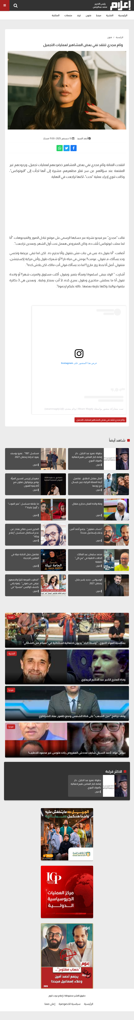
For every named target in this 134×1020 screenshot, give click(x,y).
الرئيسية (122, 15)
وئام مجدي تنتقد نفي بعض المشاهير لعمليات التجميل (100, 420)
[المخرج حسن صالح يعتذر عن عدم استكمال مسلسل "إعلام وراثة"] (53, 535)
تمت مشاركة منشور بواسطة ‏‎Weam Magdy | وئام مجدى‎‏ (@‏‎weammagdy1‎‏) (83, 408)
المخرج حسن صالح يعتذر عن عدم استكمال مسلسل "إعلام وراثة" (24, 533)
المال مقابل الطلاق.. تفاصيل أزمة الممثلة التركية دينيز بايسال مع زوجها (86, 482)
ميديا (98, 15)
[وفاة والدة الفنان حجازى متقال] (116, 509)
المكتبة (55, 15)
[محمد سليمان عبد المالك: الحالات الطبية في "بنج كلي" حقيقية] (116, 560)
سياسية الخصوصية (69, 1003)
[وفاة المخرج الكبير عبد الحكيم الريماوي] (67, 666)
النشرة (109, 15)
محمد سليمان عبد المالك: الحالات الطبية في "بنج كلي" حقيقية (88, 558)
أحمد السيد (82, 138)
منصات (68, 15)
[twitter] (67, 148)
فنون (88, 15)
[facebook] (73, 148)
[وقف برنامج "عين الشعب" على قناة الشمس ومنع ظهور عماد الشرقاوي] (67, 703)
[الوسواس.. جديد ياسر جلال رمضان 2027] (116, 585)
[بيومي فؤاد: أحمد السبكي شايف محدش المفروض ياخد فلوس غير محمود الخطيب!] (67, 740)
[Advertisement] (67, 206)
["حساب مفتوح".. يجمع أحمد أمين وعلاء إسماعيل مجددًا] (116, 535)
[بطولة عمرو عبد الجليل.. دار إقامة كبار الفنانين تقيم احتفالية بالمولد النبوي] (116, 459)
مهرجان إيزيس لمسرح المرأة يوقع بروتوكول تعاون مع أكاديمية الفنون (25, 482)
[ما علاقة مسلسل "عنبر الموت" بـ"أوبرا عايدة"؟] (53, 509)
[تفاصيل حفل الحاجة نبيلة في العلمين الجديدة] (53, 560)
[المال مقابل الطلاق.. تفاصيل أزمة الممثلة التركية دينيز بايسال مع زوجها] (116, 484)
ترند (79, 15)
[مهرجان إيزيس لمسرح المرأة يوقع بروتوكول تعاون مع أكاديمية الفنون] (53, 484)
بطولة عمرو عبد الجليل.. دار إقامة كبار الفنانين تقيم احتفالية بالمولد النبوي (87, 457)
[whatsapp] (60, 148)
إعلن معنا (49, 1003)
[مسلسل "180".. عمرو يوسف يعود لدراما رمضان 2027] (53, 459)
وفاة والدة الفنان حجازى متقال (87, 503)
